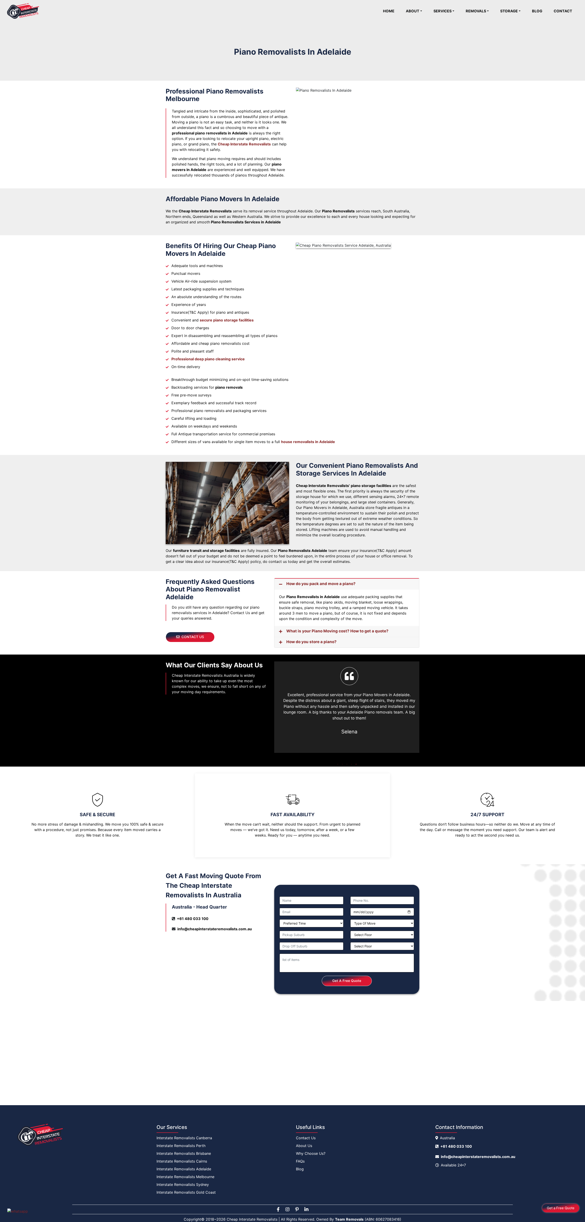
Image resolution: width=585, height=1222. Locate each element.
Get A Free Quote (346, 981)
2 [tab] (342, 764)
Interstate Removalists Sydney (183, 1184)
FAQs (300, 1161)
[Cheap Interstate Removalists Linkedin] (306, 1209)
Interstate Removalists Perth (181, 1145)
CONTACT (563, 11)
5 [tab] (356, 764)
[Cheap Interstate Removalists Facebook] (278, 1209)
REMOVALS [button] (476, 11)
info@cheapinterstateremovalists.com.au (214, 929)
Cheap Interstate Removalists (244, 144)
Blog (300, 1169)
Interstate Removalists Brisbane (184, 1153)
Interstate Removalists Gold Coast (186, 1192)
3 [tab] (347, 764)
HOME (391, 10)
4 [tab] (351, 764)
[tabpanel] (346, 701)
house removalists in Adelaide (308, 441)
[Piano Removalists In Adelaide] (357, 133)
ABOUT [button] (412, 11)
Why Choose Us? (310, 1153)
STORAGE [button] (509, 11)
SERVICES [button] (442, 11)
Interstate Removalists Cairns (182, 1161)
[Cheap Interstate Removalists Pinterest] (297, 1209)
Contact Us (306, 1138)
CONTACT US (192, 637)
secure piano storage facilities (227, 320)
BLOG (537, 11)
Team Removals (349, 1219)
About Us (304, 1145)
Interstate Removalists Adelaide (184, 1169)
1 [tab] (337, 764)
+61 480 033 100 (192, 918)
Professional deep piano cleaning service (208, 359)
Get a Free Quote (560, 1208)
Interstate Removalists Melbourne (185, 1176)
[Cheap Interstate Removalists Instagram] (287, 1209)
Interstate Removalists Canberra (184, 1138)
